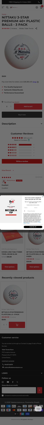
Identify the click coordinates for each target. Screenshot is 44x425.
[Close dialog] (42, 196)
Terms (28, 222)
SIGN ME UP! (33, 226)
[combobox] (25, 211)
